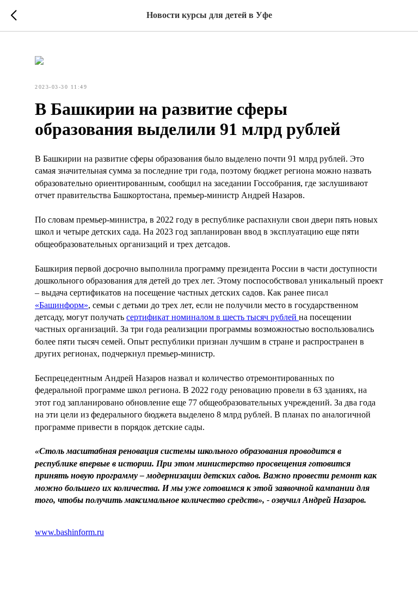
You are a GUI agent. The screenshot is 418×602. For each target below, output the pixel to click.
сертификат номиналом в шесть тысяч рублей (212, 317)
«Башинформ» (61, 305)
